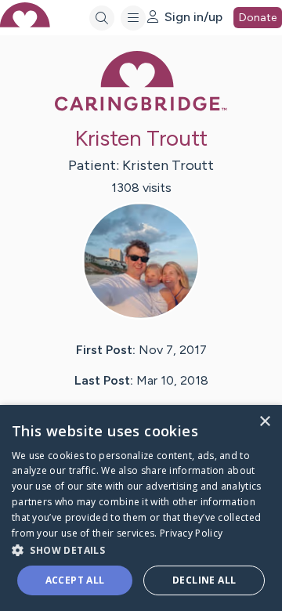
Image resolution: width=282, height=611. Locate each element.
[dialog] (141, 508)
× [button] (264, 422)
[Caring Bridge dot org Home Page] (141, 107)
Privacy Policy (191, 533)
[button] (141, 549)
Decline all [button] (204, 580)
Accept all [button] (75, 580)
